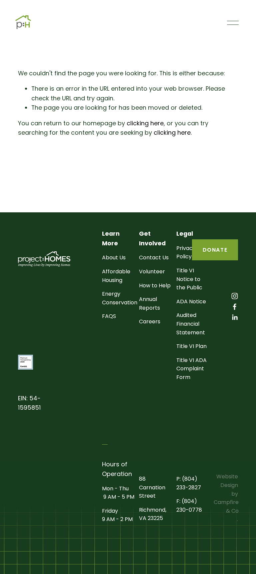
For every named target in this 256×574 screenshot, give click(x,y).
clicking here (145, 123)
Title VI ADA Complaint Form (191, 368)
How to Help (155, 285)
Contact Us (154, 257)
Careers (149, 321)
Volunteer (152, 271)
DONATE (215, 250)
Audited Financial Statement (190, 323)
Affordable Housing (116, 276)
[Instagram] (234, 296)
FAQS (109, 316)
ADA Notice (191, 301)
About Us (114, 257)
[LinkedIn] (234, 317)
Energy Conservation (119, 298)
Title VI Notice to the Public (189, 279)
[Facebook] (234, 306)
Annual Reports (149, 303)
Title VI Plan (191, 346)
